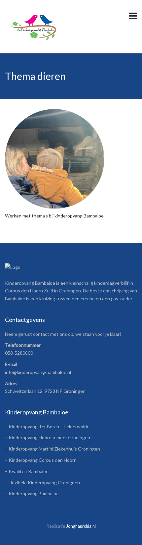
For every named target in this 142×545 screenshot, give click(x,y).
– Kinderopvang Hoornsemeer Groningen (47, 437)
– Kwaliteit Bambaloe (27, 471)
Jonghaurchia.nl (81, 526)
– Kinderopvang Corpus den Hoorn (41, 460)
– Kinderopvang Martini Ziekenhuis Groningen (52, 449)
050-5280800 (19, 353)
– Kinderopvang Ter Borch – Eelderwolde (47, 426)
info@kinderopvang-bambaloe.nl (38, 372)
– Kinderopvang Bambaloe (32, 493)
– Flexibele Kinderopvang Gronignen (42, 482)
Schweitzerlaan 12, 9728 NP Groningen (45, 391)
